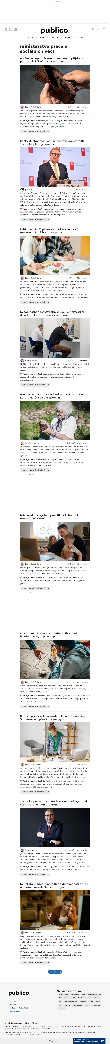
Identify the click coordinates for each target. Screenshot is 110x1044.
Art (81, 38)
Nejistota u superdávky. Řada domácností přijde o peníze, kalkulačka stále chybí (54, 885)
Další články (54, 972)
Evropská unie (96, 1005)
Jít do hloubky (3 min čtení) (33, 220)
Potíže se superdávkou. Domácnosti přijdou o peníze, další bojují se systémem (52, 60)
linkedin (15, 29)
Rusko (90, 998)
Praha (91, 1001)
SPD (60, 1005)
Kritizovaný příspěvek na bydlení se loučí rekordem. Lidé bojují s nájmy (49, 231)
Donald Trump (63, 994)
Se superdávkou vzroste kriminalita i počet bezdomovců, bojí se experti (50, 635)
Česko (30, 38)
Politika (54, 38)
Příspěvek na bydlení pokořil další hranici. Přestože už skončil (49, 517)
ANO (73, 998)
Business (69, 38)
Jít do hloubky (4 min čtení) (33, 131)
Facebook (6, 29)
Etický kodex (15, 1011)
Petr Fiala (83, 1001)
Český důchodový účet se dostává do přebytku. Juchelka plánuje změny (53, 142)
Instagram (10, 29)
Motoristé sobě (77, 1005)
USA (83, 994)
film (60, 1001)
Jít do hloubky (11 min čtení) (33, 874)
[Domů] (55, 30)
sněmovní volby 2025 (94, 994)
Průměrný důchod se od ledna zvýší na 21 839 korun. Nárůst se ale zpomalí (51, 396)
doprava (67, 1005)
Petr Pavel (81, 998)
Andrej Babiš (75, 994)
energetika (62, 1009)
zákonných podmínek (54, 126)
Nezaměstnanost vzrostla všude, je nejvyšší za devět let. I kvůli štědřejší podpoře (52, 313)
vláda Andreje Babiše (70, 1001)
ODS (87, 1005)
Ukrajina (97, 998)
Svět (42, 38)
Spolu (98, 1001)
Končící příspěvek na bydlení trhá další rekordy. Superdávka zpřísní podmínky (53, 717)
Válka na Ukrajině (64, 998)
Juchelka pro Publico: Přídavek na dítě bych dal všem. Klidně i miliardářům (53, 803)
